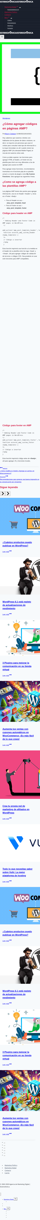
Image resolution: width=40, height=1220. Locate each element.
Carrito (7, 1173)
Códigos (9, 20)
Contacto (8, 15)
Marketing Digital (10, 1168)
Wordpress (6, 118)
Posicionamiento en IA (13, 9)
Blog (5, 1209)
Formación (10, 28)
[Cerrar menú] (0, 1194)
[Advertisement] (20, 342)
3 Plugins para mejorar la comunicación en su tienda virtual (17, 666)
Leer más (7, 552)
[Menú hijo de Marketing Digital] (20, 7)
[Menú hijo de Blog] (11, 18)
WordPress (10, 25)
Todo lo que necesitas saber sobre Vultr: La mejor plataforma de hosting (17, 872)
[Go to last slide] (2, 493)
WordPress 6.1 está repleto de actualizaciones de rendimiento (17, 605)
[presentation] (18, 517)
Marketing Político (11, 12)
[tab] (4, 1145)
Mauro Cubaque (10, 134)
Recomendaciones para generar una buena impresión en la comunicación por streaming (19, 479)
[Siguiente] (7, 493)
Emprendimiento (11, 23)
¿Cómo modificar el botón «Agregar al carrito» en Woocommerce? (17, 471)
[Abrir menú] (2, 37)
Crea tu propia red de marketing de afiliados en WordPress (16, 809)
